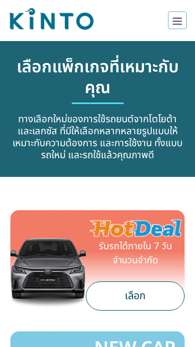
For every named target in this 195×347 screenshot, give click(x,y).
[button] (51, 20)
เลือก (135, 296)
